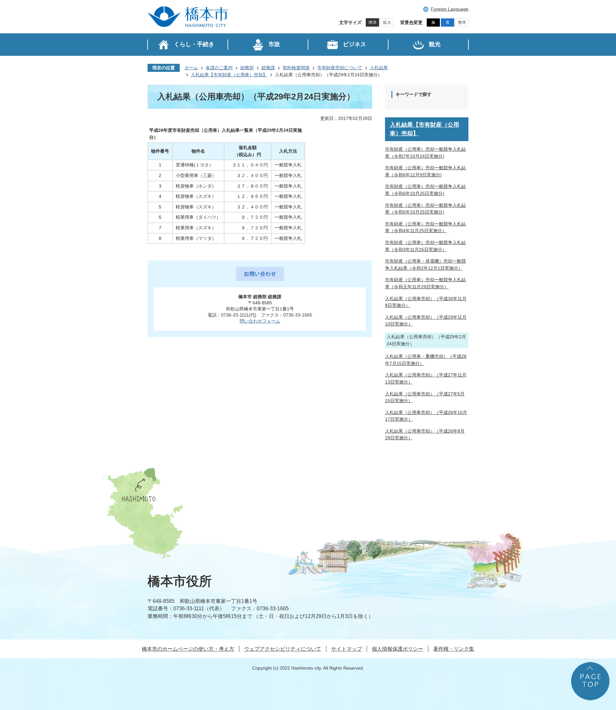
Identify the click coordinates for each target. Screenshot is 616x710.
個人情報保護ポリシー (397, 649)
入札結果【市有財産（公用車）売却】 (229, 74)
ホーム (191, 67)
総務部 (247, 67)
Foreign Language (449, 9)
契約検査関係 (296, 67)
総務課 (268, 67)
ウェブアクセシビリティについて (282, 649)
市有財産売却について (339, 67)
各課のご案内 (219, 67)
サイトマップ (346, 649)
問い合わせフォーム (260, 321)
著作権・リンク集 (453, 649)
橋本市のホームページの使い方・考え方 (188, 649)
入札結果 (379, 67)
